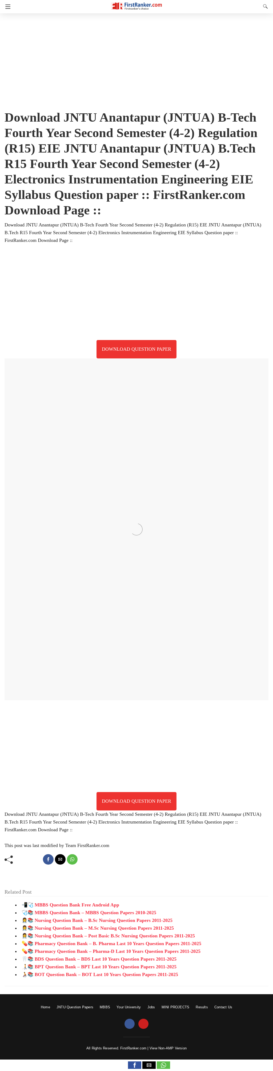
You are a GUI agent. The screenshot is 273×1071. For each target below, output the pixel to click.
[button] (134, 1065)
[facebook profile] (130, 1024)
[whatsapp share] (72, 859)
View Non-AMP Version (168, 1048)
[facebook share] (48, 859)
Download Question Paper (136, 349)
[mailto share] (60, 859)
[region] (136, 60)
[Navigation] (6, 6)
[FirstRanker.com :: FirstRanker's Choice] (136, 3)
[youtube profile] (143, 1024)
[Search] (264, 6)
